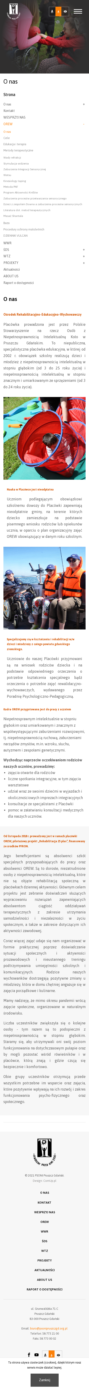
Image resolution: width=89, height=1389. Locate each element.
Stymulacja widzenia (16, 163)
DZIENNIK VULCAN (15, 235)
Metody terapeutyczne (18, 150)
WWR (7, 243)
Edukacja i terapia (14, 144)
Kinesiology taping (14, 181)
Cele (6, 138)
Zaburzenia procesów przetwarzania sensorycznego (35, 198)
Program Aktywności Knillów (20, 192)
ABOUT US (10, 276)
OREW (8, 124)
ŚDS (6, 250)
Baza (6, 223)
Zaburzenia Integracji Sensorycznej (24, 169)
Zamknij (44, 1380)
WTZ (6, 256)
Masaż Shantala (13, 216)
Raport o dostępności (18, 283)
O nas (7, 104)
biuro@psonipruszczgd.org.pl (49, 1328)
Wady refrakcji (12, 157)
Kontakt (9, 111)
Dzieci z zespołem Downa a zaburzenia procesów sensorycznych (42, 204)
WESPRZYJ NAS (14, 117)
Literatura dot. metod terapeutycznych (26, 210)
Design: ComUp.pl (44, 1180)
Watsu (7, 175)
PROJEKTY (10, 263)
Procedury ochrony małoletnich (23, 229)
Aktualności (11, 269)
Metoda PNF (10, 186)
